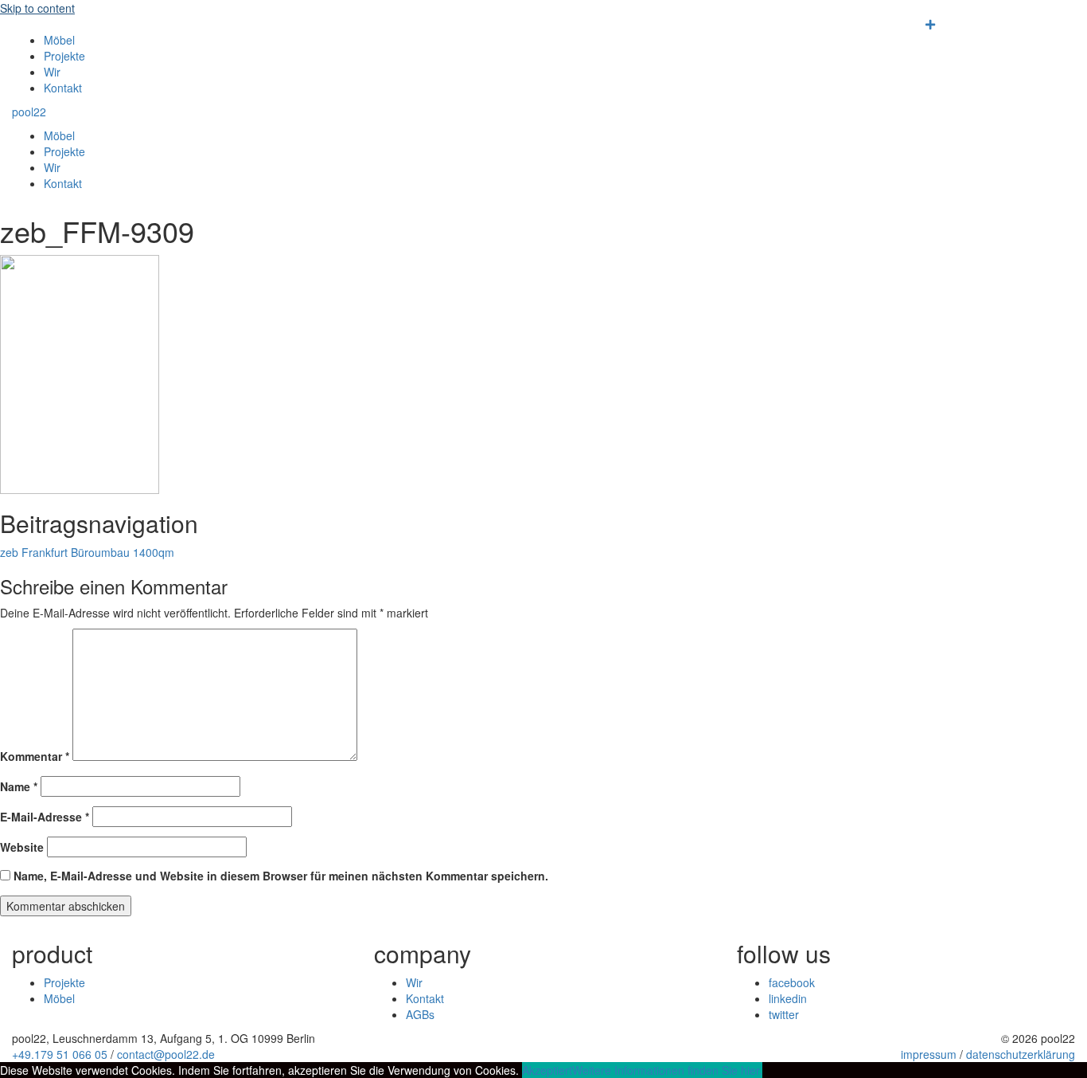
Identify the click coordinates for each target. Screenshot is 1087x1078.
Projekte (64, 56)
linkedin (788, 998)
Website (22, 847)
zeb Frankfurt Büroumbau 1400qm (87, 552)
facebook (792, 982)
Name (18, 786)
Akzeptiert (547, 1070)
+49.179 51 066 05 (59, 1054)
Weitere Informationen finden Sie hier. (667, 1070)
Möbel (59, 40)
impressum (928, 1054)
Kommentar (34, 756)
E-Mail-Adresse (44, 817)
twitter (784, 1014)
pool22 (29, 112)
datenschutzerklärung (1020, 1054)
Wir (52, 72)
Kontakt (63, 88)
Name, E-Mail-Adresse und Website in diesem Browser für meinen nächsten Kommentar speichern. (281, 876)
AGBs (420, 1014)
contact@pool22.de (166, 1054)
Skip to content (37, 8)
